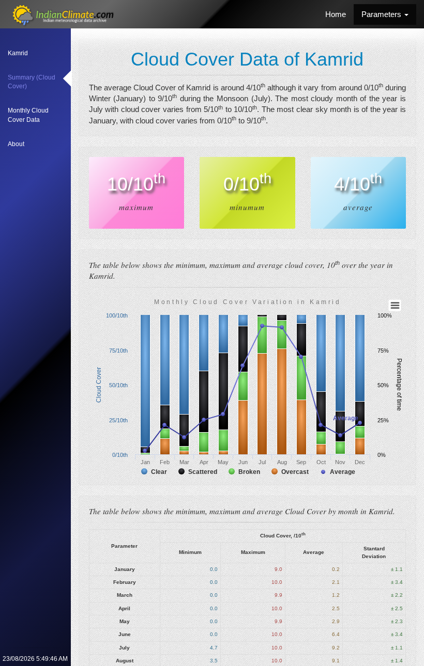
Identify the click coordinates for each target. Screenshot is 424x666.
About (16, 144)
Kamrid (18, 53)
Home (335, 14)
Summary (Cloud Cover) (31, 82)
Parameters (382, 14)
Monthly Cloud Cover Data (28, 115)
